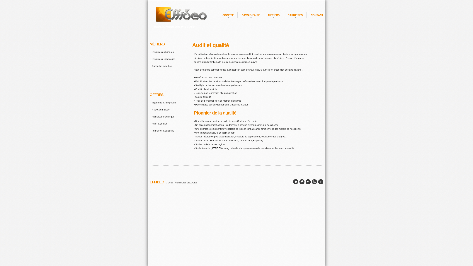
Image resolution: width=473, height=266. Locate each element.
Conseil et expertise (162, 66)
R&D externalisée (161, 109)
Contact (317, 15)
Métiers (274, 15)
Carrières (295, 15)
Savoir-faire (251, 15)
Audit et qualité (159, 123)
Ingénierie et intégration (164, 102)
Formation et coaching (163, 130)
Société (228, 15)
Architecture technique (163, 116)
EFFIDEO (157, 182)
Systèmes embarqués (163, 52)
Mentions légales (186, 182)
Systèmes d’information (163, 59)
